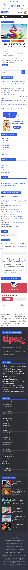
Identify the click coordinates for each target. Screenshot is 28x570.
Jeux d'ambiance (5, 428)
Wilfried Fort (21, 391)
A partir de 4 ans (6, 41)
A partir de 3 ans (5, 140)
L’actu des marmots (8, 540)
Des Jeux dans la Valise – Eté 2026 (9, 88)
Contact (3, 181)
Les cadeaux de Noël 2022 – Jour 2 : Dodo (18, 517)
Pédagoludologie (13, 385)
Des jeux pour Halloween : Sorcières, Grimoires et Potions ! (18, 500)
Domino (8, 55)
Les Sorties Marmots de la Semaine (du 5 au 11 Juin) (13, 104)
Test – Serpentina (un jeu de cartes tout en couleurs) (14, 46)
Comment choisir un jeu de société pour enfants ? (14, 551)
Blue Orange (11, 369)
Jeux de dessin (5, 437)
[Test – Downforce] (7, 481)
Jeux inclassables (5, 172)
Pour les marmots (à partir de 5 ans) (14, 546)
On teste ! (21, 41)
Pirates (19, 384)
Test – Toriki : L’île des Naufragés (14, 211)
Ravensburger (5, 387)
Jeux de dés (4, 435)
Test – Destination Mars (18, 524)
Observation (8, 384)
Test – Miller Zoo (10, 214)
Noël (3, 384)
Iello (13, 376)
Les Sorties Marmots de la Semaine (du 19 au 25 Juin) (14, 96)
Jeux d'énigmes (5, 430)
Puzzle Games (5, 468)
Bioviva (3, 369)
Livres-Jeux (4, 459)
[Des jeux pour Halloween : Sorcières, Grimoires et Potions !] (7, 498)
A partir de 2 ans (5, 138)
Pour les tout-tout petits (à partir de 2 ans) (14, 542)
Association (15, 53)
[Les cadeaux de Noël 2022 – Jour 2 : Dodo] (7, 515)
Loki (20, 379)
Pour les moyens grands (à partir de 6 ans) (14, 548)
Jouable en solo (14, 379)
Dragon (8, 373)
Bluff (18, 369)
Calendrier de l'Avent (10, 371)
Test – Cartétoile (5, 86)
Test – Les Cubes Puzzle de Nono (9, 108)
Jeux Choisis (4, 423)
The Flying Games (17, 389)
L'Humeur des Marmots (7, 456)
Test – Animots (15, 226)
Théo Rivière (14, 391)
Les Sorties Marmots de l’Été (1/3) (9, 83)
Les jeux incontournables (19, 540)
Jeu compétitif (18, 376)
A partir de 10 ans (5, 154)
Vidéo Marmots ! (6, 470)
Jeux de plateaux (5, 163)
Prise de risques (7, 385)
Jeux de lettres (5, 440)
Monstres (13, 381)
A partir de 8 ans (5, 152)
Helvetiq (9, 376)
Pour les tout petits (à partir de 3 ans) (14, 543)
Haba (4, 376)
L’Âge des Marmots (14, 555)
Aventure (24, 366)
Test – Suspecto (5, 94)
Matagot (7, 381)
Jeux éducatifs (4, 170)
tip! (7, 299)
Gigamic (12, 55)
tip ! (16, 349)
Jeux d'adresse (5, 425)
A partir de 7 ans (5, 149)
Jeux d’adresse (4, 165)
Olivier (11, 51)
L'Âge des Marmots (6, 454)
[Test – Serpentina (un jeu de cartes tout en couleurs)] (14, 25)
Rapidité (20, 385)
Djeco (4, 373)
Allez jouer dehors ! (6, 421)
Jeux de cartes (14, 41)
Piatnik (15, 384)
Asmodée (13, 366)
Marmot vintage (5, 463)
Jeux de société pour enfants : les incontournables (13, 183)
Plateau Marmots (14, 5)
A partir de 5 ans (5, 145)
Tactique (12, 389)
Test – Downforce (16, 481)
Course (20, 371)
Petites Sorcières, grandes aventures (10, 81)
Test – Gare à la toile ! (13, 209)
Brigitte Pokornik (21, 53)
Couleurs (4, 55)
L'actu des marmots (6, 451)
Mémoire (20, 381)
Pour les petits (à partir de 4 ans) (14, 545)
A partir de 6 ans (5, 147)
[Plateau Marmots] (3, 16)
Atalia (16, 366)
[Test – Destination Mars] (7, 523)
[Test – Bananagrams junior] (7, 507)
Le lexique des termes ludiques (8, 185)
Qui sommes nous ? (5, 187)
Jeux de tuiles (5, 444)
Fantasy (16, 374)
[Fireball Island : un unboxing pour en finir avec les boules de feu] (7, 489)
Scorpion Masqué (14, 387)
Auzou (20, 366)
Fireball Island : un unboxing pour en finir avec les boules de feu (18, 491)
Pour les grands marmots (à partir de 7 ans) (14, 549)
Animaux (10, 53)
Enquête (12, 373)
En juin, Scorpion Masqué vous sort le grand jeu (12, 100)
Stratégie (7, 390)
